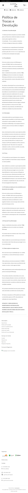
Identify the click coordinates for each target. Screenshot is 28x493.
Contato (3, 338)
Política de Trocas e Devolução (8, 332)
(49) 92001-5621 (6, 466)
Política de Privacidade (6, 324)
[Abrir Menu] (3, 5)
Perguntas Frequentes (6, 343)
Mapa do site (4, 340)
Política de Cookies (5, 330)
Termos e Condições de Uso (7, 326)
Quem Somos (4, 322)
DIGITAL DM (17, 488)
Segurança (4, 341)
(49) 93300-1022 (6, 478)
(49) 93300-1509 (7, 472)
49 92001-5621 (9, 64)
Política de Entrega (5, 328)
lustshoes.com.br (14, 51)
